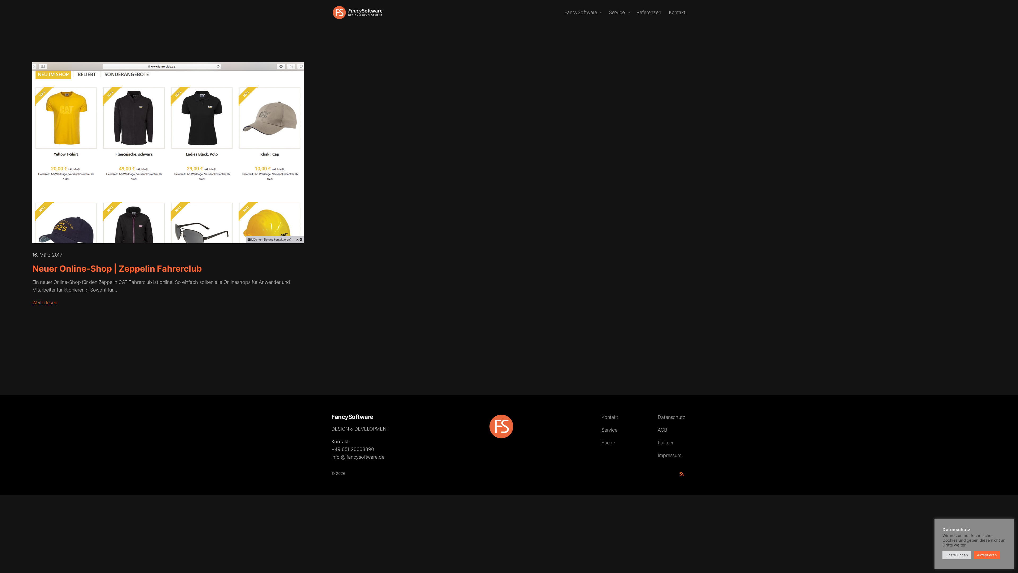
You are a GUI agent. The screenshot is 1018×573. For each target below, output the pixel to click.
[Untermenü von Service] (629, 12)
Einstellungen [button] (957, 555)
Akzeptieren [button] (987, 555)
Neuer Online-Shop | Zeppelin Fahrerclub (117, 269)
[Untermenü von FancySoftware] (601, 12)
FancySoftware (352, 416)
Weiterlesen (44, 302)
